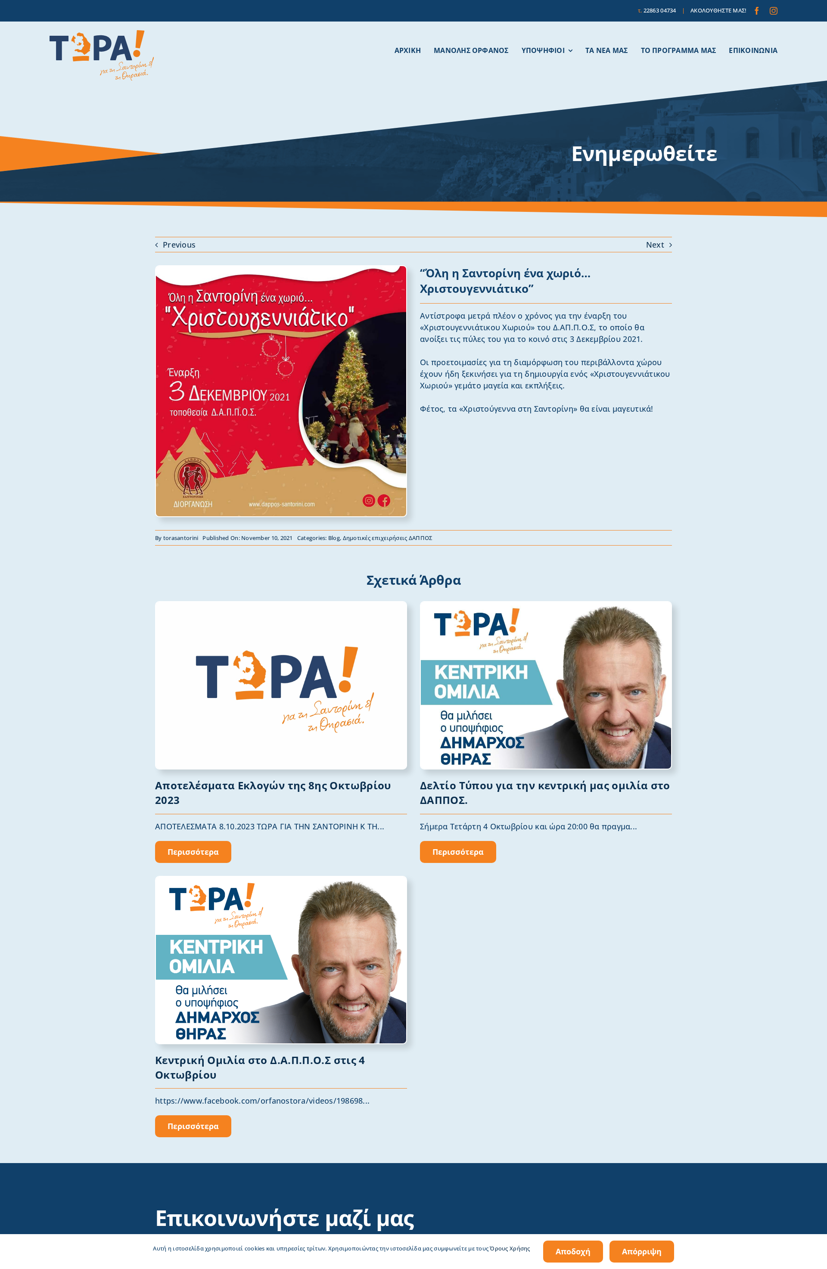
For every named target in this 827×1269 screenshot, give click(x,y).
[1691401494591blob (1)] (281, 606)
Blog (334, 538)
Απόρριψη (642, 1251)
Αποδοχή (573, 1251)
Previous (179, 244)
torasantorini (181, 538)
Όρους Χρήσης (510, 1248)
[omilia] (546, 606)
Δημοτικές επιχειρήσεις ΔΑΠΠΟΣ (387, 538)
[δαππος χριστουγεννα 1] (281, 270)
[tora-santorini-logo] (102, 34)
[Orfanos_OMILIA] (281, 880)
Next (655, 244)
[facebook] (757, 11)
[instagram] (773, 11)
